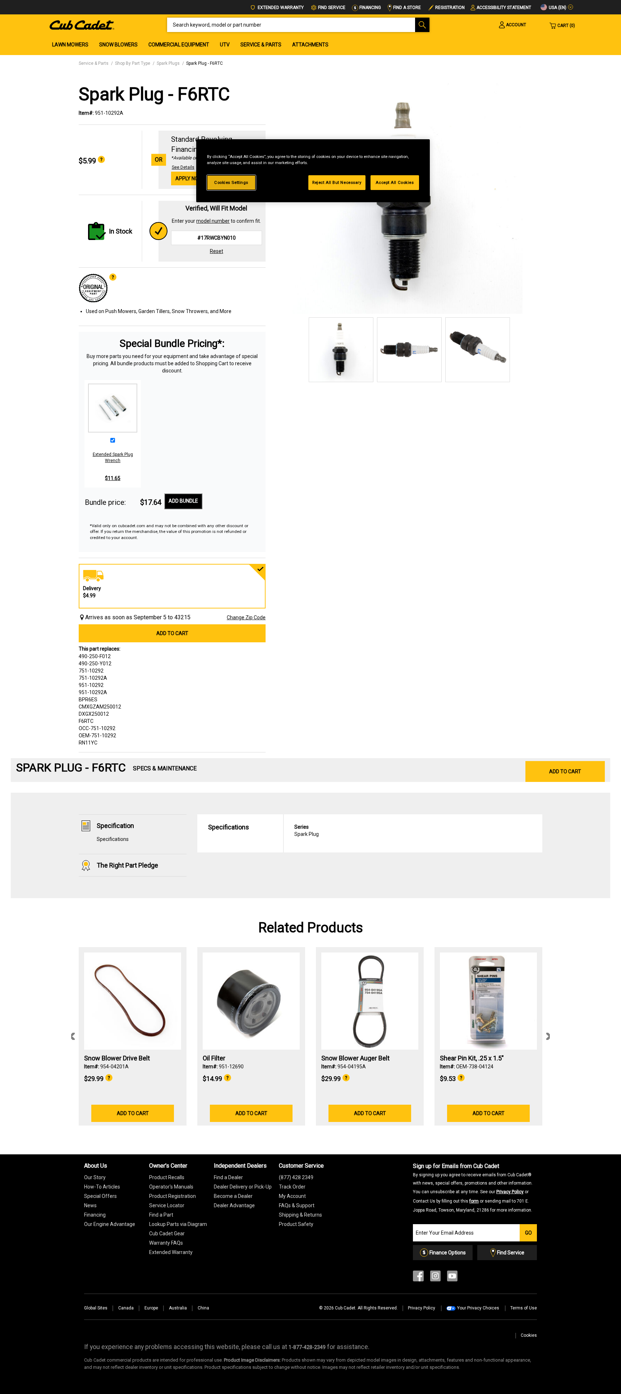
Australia (178, 1308)
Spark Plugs (168, 63)
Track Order (292, 1187)
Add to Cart (172, 633)
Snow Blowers (118, 44)
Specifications (113, 839)
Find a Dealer (228, 1177)
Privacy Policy (510, 1191)
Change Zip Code (246, 617)
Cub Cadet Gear (167, 1233)
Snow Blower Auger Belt (355, 1058)
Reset (216, 251)
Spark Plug (306, 830)
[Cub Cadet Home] (82, 24)
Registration (450, 7)
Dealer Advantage (234, 1205)
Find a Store (406, 7)
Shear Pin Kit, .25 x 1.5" (472, 1058)
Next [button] (548, 1036)
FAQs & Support (296, 1205)
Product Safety (296, 1224)
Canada (126, 1308)
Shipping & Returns (300, 1215)
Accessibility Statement (504, 7)
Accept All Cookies (395, 182)
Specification (115, 825)
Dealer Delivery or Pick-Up (243, 1187)
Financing (369, 7)
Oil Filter (214, 1058)
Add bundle (183, 501)
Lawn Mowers (70, 44)
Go (528, 1233)
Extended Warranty (280, 7)
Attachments (310, 44)
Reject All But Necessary (337, 182)
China (203, 1308)
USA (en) (557, 7)
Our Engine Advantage (109, 1224)
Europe (151, 1308)
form (474, 1201)
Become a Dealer (233, 1196)
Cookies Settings (231, 182)
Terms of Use (523, 1308)
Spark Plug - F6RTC (204, 63)
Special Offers (100, 1196)
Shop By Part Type (132, 63)
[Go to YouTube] (452, 1277)
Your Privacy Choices (478, 1308)
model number (213, 221)
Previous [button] (73, 1036)
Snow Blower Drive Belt (117, 1058)
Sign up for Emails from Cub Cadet (473, 1187)
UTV (225, 44)
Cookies (529, 1335)
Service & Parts (260, 44)
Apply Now (189, 178)
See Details (183, 167)
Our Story (95, 1177)
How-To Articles (102, 1187)
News (90, 1205)
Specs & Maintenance (165, 768)
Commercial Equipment (178, 44)
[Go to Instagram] (435, 1277)
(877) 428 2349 (296, 1177)
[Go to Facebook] (418, 1277)
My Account (292, 1196)
